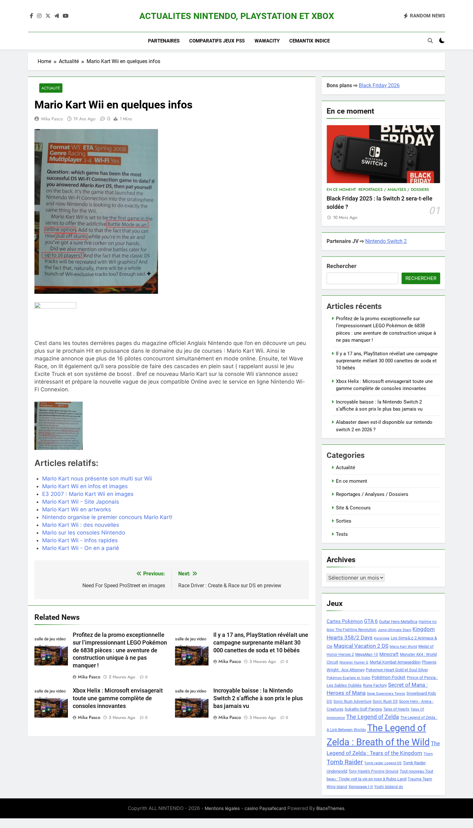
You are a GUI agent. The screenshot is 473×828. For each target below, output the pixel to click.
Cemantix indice (309, 41)
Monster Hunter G (353, 662)
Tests (342, 534)
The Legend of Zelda (372, 717)
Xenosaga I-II (360, 786)
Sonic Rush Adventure (352, 701)
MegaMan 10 (366, 654)
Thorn (428, 754)
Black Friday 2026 (379, 85)
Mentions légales (222, 808)
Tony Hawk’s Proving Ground (373, 771)
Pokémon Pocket (388, 677)
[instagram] (39, 16)
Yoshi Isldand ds (388, 787)
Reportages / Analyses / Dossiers (393, 189)
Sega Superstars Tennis (386, 694)
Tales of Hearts (396, 709)
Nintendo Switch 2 (386, 241)
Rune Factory (375, 685)
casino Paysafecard (265, 808)
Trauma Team (420, 779)
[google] (56, 16)
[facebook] (31, 16)
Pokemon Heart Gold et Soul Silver (397, 669)
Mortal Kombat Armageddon (395, 662)
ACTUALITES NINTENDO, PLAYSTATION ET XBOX (236, 16)
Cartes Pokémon (345, 621)
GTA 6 (371, 621)
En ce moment (341, 189)
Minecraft (389, 654)
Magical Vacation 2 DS (361, 646)
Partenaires (164, 41)
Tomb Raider (345, 762)
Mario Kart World (403, 647)
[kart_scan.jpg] (78, 426)
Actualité (51, 88)
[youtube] (65, 16)
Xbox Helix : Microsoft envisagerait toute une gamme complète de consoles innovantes (118, 698)
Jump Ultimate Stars (394, 630)
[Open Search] (430, 40)
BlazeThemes (330, 808)
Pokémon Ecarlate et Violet (348, 678)
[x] (47, 16)
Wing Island (337, 787)
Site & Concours (353, 508)
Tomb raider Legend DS (383, 763)
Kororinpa (381, 638)
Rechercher (342, 266)
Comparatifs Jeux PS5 (217, 41)
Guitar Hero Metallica (398, 621)
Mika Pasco (52, 119)
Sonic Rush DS (385, 701)
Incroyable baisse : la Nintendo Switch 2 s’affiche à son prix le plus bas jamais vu (258, 698)
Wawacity (267, 41)
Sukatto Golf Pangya (363, 709)
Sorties (343, 521)
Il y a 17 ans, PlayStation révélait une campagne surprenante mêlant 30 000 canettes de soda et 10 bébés (260, 643)
